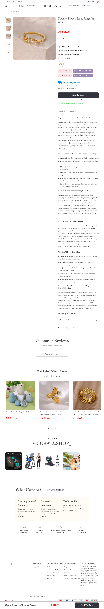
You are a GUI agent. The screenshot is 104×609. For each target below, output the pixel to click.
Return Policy (51, 575)
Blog (14, 1)
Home (6, 12)
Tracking (49, 578)
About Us (8, 1)
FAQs (49, 567)
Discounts (31, 6)
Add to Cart (87, 605)
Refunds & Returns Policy (72, 578)
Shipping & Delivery (53, 573)
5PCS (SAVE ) (64, 75)
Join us (52, 439)
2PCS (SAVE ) (64, 71)
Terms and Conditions (71, 570)
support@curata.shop (40, 567)
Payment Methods (52, 570)
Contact (20, 1)
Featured (86, 6)
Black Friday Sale (16, 12)
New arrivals (73, 6)
